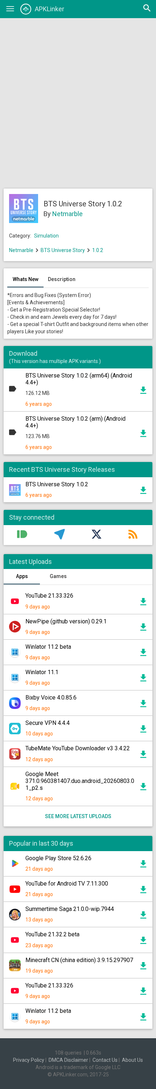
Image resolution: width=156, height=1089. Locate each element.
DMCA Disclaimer (68, 1060)
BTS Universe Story (63, 250)
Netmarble (67, 214)
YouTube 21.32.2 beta (52, 934)
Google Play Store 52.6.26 (58, 858)
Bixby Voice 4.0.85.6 (51, 697)
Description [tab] (61, 279)
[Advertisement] (78, 103)
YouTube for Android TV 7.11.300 (66, 883)
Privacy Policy (28, 1060)
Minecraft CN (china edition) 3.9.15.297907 (79, 960)
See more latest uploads (78, 816)
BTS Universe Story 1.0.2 (56, 484)
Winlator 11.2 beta (48, 646)
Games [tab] (58, 576)
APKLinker (49, 9)
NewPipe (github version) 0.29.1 (66, 621)
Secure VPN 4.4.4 (47, 722)
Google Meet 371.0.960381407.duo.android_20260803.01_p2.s (79, 781)
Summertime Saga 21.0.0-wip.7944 (69, 909)
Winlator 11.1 (41, 672)
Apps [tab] (22, 576)
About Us (132, 1060)
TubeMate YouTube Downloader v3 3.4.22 (77, 748)
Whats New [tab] (25, 279)
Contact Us (105, 1060)
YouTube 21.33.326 (49, 595)
